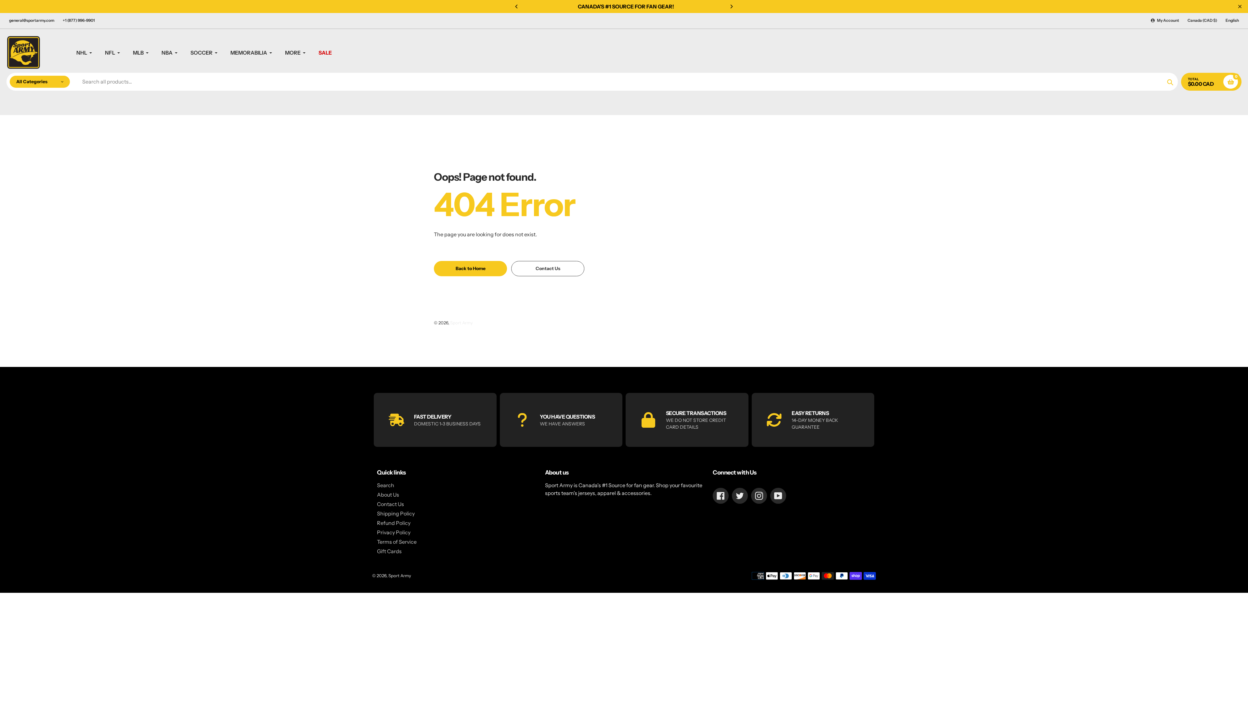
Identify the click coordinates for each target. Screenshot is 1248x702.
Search (385, 485)
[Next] (731, 6)
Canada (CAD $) (1202, 20)
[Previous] (517, 6)
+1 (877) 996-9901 (79, 20)
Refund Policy (393, 523)
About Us (388, 494)
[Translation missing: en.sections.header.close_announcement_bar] (1240, 6)
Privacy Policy (393, 532)
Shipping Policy (396, 513)
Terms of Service (397, 542)
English (1232, 20)
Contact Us (390, 504)
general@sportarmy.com (31, 20)
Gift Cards (389, 551)
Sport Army (461, 322)
